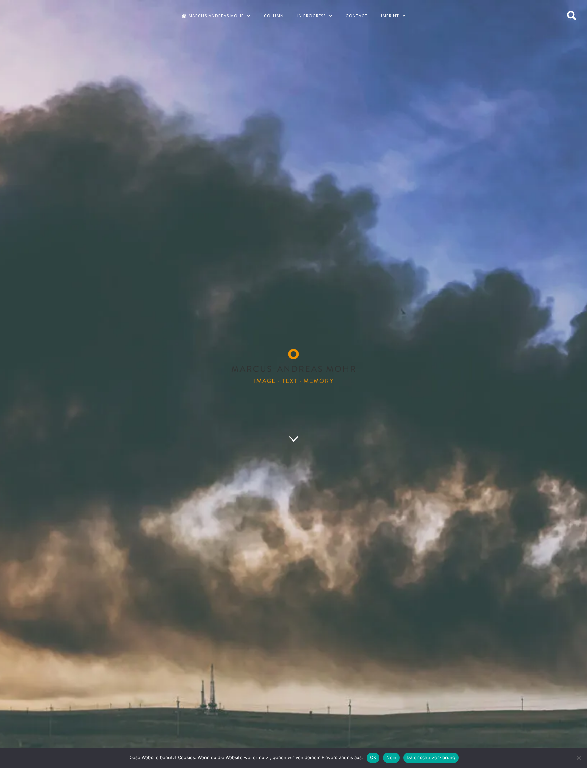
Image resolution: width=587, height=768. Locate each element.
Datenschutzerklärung (431, 757)
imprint (390, 16)
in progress (311, 16)
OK (373, 757)
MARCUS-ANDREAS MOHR (216, 16)
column (274, 16)
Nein (391, 757)
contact (357, 16)
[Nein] (578, 757)
